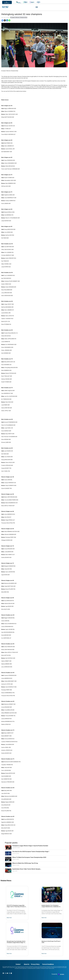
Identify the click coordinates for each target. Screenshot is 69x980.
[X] (5, 20)
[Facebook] (2, 20)
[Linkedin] (7, 20)
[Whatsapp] (9, 20)
